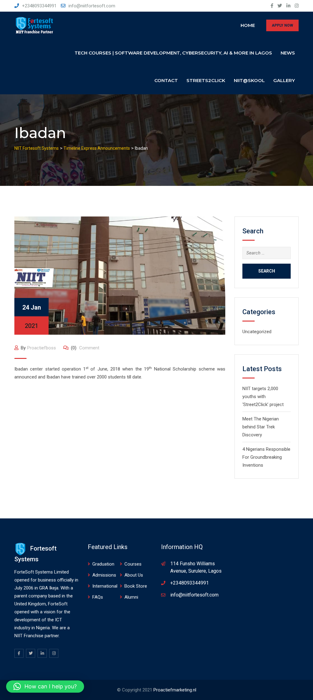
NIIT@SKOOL (249, 80)
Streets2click (205, 80)
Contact (166, 80)
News (288, 53)
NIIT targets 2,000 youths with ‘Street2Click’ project (263, 396)
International (104, 586)
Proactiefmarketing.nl (174, 690)
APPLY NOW (282, 25)
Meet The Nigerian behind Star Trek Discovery (260, 427)
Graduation (103, 564)
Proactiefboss (41, 348)
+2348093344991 (39, 6)
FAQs (97, 597)
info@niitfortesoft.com (91, 6)
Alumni (131, 597)
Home (248, 25)
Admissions (104, 575)
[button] (45, 686)
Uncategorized (256, 331)
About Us (133, 575)
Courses (133, 564)
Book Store (135, 586)
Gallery (284, 80)
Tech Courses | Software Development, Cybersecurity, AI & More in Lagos (173, 53)
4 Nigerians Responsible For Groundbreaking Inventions (266, 457)
